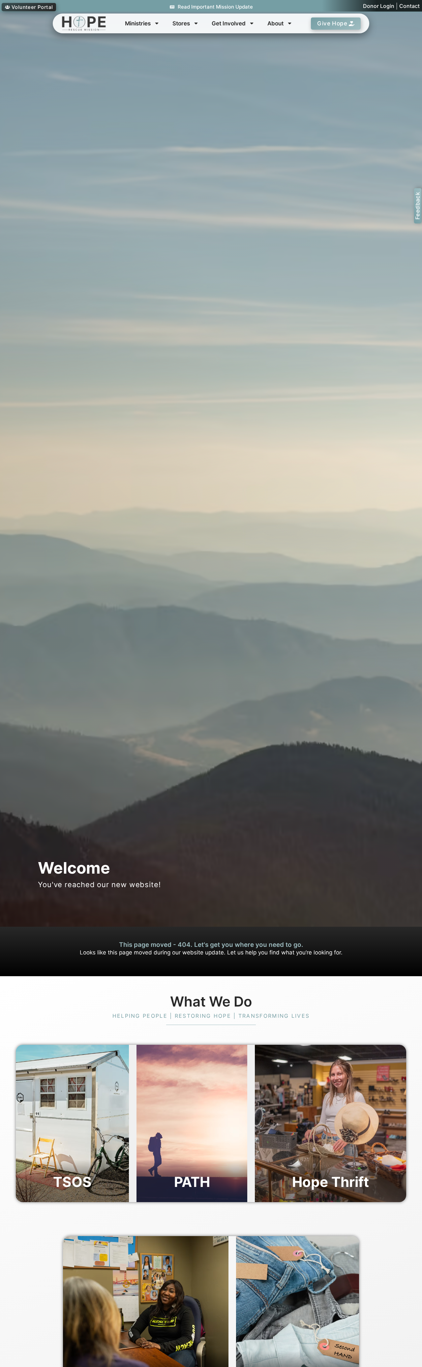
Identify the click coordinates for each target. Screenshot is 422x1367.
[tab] (72, 1123)
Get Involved (229, 23)
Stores (181, 23)
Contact (409, 6)
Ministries (138, 23)
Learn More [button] (45, 1086)
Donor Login (378, 6)
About (275, 23)
